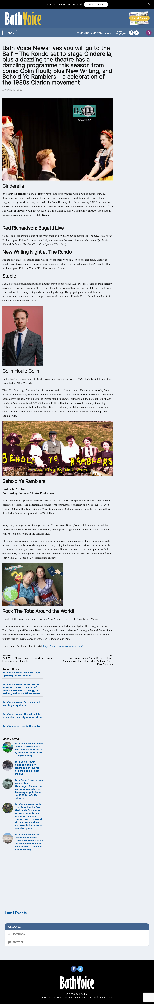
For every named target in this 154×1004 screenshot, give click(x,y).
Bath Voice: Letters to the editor (21, 726)
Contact (121, 34)
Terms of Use (90, 997)
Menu (10, 32)
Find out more (96, 4)
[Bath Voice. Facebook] (131, 32)
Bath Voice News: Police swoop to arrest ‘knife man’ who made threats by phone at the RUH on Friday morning (28, 749)
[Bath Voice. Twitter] (136, 32)
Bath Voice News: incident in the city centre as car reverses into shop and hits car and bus (27, 767)
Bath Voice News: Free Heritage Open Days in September (21, 674)
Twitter (18, 942)
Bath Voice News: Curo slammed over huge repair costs (21, 704)
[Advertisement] (22, 877)
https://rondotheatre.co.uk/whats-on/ (63, 646)
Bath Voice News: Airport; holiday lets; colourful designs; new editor (22, 715)
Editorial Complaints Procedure (57, 997)
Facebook (18, 934)
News (120, 31)
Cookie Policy (105, 997)
